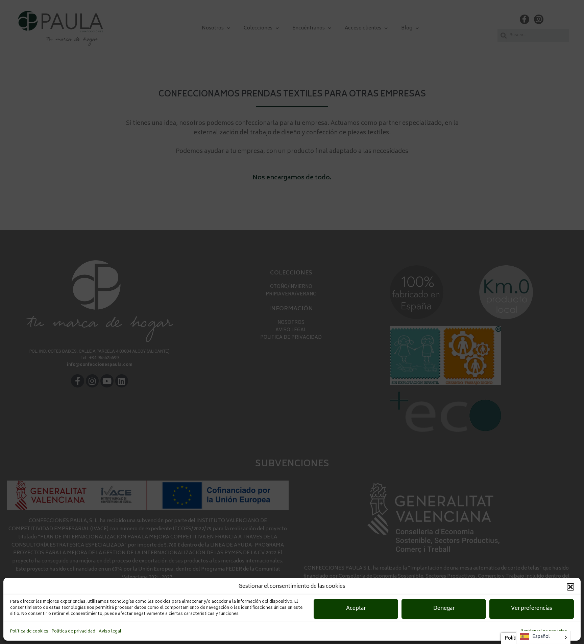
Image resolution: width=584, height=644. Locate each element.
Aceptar (356, 608)
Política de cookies (29, 631)
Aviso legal (110, 631)
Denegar (444, 608)
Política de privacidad (73, 631)
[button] (570, 586)
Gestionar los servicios (543, 631)
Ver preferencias (531, 608)
